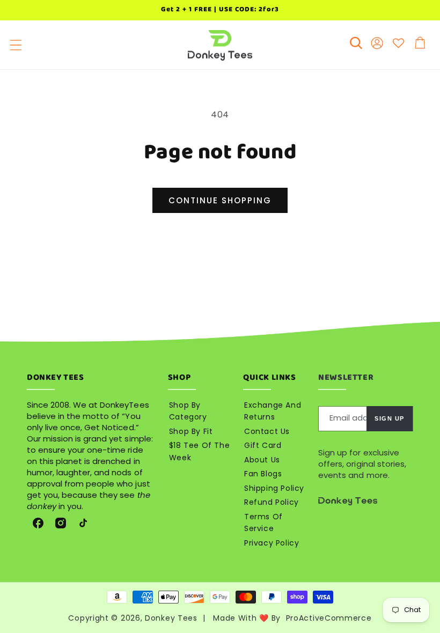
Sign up (390, 418)
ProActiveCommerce (329, 618)
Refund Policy (271, 502)
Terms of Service (263, 522)
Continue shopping (220, 200)
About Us (262, 459)
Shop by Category (188, 411)
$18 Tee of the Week (199, 451)
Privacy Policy (271, 543)
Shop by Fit (191, 431)
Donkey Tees (171, 618)
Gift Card (262, 445)
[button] (16, 45)
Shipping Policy (274, 488)
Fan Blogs (263, 473)
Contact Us (267, 431)
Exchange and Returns (272, 411)
